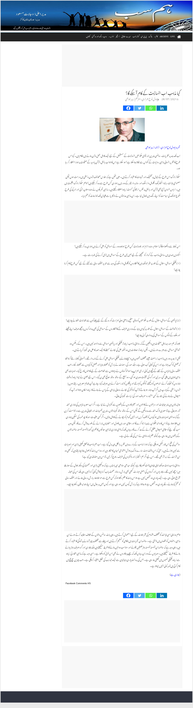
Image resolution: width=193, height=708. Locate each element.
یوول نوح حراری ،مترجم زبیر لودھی (141, 98)
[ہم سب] (96, 16)
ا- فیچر (118, 35)
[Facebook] (128, 108)
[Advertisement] (122, 65)
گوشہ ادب (136, 35)
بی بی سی (144, 35)
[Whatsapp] (150, 108)
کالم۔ (156, 35)
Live (172, 35)
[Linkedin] (162, 108)
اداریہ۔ (111, 35)
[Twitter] (139, 108)
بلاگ (150, 35)
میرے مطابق (126, 35)
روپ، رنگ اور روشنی (99, 35)
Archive (164, 35)
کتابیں (88, 35)
